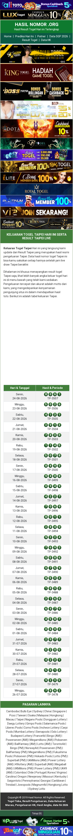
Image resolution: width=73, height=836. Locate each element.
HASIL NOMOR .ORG (36, 24)
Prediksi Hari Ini (24, 36)
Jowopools (24, 784)
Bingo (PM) (17, 748)
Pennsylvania (31, 780)
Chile (31, 772)
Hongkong (56, 715)
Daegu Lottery (16, 723)
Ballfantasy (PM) (16, 752)
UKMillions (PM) (23, 768)
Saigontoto (14, 780)
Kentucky (60, 776)
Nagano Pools (33, 719)
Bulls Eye (26, 711)
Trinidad (10, 784)
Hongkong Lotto (58, 784)
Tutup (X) (37, 813)
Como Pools (31, 727)
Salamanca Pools (54, 723)
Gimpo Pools (34, 723)
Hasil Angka (44, 805)
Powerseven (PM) (51, 748)
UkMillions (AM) (37, 760)
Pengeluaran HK (25, 805)
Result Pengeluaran (34, 801)
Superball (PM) (16, 760)
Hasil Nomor (35, 797)
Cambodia (12, 711)
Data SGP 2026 (58, 36)
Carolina (11, 776)
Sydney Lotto (37, 788)
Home (7, 36)
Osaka (32, 715)
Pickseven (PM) (23, 756)
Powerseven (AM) (17, 739)
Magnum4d (39, 784)
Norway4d (32, 748)
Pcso (12, 715)
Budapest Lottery (21, 735)
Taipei (20, 719)
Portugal (40, 772)
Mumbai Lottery (24, 731)
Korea (51, 772)
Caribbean (58, 780)
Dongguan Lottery (55, 719)
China (47, 711)
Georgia (45, 780)
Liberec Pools (14, 727)
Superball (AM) (44, 764)
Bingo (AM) (54, 735)
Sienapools (42, 731)
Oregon (22, 776)
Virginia (61, 772)
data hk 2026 (60, 805)
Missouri (48, 776)
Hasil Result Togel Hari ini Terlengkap (36, 29)
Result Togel (29, 40)
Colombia (20, 772)
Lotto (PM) (60, 756)
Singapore (59, 711)
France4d (39, 735)
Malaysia (42, 715)
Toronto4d (58, 743)
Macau (10, 719)
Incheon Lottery (49, 727)
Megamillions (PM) (40, 752)
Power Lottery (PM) (47, 768)
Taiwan (21, 715)
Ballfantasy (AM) (25, 743)
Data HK (46, 40)
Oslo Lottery (58, 731)
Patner (41, 36)
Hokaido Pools (43, 756)
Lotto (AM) (44, 743)
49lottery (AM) (24, 764)
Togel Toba (14, 801)
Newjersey (34, 776)
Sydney (37, 711)
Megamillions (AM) (41, 739)
